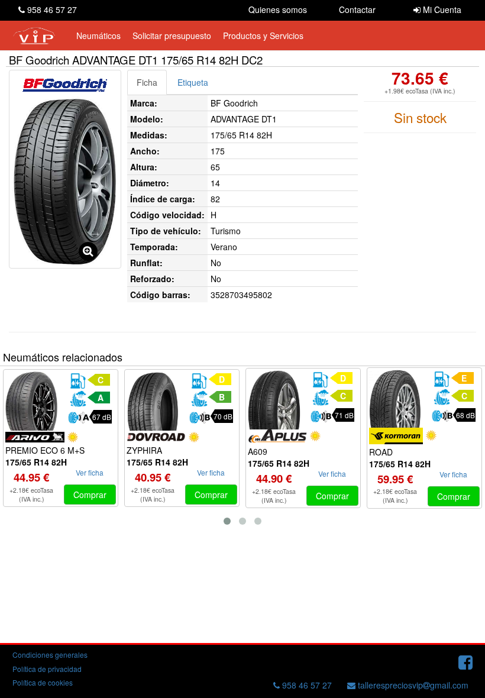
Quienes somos (277, 9)
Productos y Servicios (263, 35)
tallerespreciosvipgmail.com (411, 685)
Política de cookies (42, 682)
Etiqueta (192, 82)
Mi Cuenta (441, 9)
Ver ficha (90, 472)
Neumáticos (98, 35)
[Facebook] (465, 661)
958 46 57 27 (51, 9)
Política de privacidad (47, 669)
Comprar (89, 494)
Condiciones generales (50, 654)
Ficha (147, 82)
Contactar (357, 9)
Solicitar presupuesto (171, 35)
